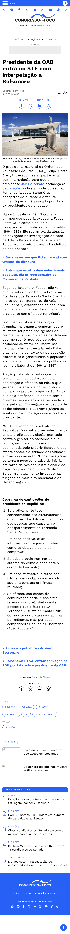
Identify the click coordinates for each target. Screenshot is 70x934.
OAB (26, 714)
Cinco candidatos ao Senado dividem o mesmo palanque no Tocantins (35, 832)
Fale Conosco (52, 893)
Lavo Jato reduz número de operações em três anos (43, 751)
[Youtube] (50, 9)
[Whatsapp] (4, 9)
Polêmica (27, 707)
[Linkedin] (35, 9)
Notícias (18, 39)
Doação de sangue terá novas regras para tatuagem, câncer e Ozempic (37, 801)
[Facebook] (19, 9)
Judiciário (10, 727)
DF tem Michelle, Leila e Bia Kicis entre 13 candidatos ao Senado (36, 847)
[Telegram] (11, 9)
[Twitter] (27, 9)
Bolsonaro (11, 714)
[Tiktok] (58, 9)
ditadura (43, 707)
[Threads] (66, 9)
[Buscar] (65, 3)
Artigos (38, 893)
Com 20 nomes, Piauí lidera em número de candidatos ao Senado (36, 816)
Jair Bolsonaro (32, 184)
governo (10, 707)
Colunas (27, 893)
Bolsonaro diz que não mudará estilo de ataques (45, 768)
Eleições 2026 (35, 39)
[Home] (35, 18)
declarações (12, 188)
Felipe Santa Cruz (45, 714)
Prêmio (52, 39)
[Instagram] (42, 9)
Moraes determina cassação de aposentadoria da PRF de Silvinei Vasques (37, 863)
